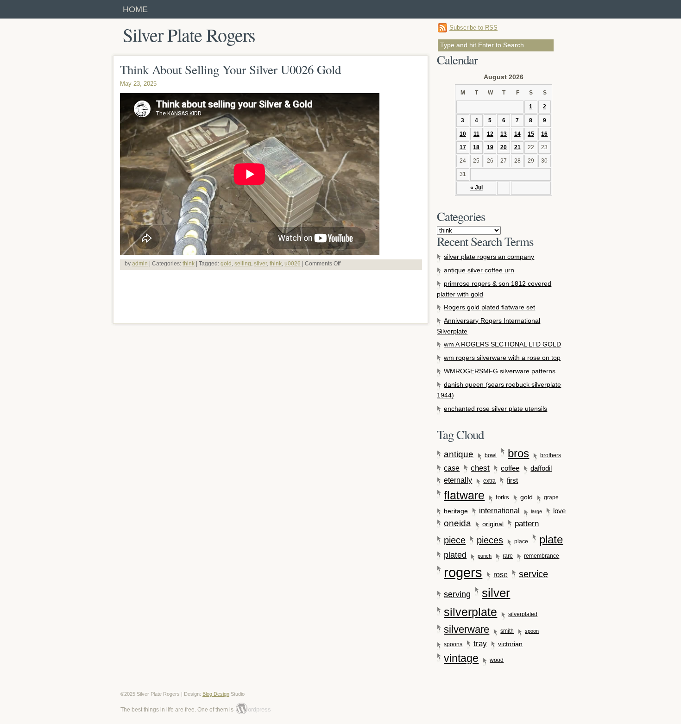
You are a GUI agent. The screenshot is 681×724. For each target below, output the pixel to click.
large (536, 511)
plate (551, 539)
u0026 (292, 263)
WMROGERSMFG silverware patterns (499, 371)
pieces (490, 540)
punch (485, 556)
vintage (461, 658)
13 (503, 134)
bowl (491, 455)
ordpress (253, 709)
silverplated (522, 614)
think (189, 263)
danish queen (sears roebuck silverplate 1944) (499, 390)
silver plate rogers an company (489, 256)
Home (135, 9)
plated (455, 555)
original (493, 524)
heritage (456, 511)
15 (531, 134)
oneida (457, 523)
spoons (453, 644)
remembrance (541, 556)
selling (242, 263)
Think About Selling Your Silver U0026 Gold (230, 69)
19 (490, 147)
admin (140, 263)
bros (518, 453)
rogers (463, 572)
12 (490, 134)
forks (502, 497)
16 (544, 134)
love (559, 511)
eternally (458, 480)
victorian (510, 644)
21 (517, 147)
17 (463, 147)
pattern (527, 523)
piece (455, 540)
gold (226, 263)
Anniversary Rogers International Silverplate (488, 326)
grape (551, 497)
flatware (464, 495)
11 (476, 134)
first (512, 480)
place (521, 541)
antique (458, 454)
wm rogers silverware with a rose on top (502, 357)
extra (489, 481)
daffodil (541, 468)
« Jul (476, 187)
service (533, 574)
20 (503, 147)
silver (260, 263)
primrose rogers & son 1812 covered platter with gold (494, 289)
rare (508, 556)
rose (500, 575)
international (499, 511)
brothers (550, 455)
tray (480, 643)
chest (480, 468)
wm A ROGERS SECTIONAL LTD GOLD (502, 344)
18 (476, 147)
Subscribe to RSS (473, 27)
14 (517, 134)
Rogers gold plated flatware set (489, 307)
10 (463, 134)
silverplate (470, 612)
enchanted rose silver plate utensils (495, 408)
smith (507, 631)
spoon (532, 631)
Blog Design (215, 694)
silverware (466, 629)
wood (497, 660)
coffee (510, 468)
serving (457, 594)
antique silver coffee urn (479, 270)
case (452, 468)
